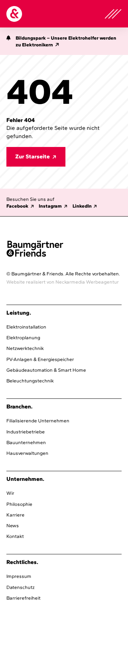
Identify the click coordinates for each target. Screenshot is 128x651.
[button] (8, 42)
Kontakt (15, 536)
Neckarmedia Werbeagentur (87, 282)
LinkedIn (82, 206)
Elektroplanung (23, 337)
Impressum (18, 576)
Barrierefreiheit (23, 598)
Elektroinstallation (26, 327)
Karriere (15, 515)
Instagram (50, 206)
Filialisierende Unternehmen (37, 420)
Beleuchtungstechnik (30, 380)
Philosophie (19, 504)
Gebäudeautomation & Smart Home (46, 370)
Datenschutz (20, 587)
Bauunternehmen (26, 442)
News (12, 525)
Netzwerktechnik (25, 348)
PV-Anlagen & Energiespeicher (40, 359)
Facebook (17, 206)
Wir (10, 493)
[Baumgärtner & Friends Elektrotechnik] (14, 13)
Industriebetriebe (25, 431)
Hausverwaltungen (27, 453)
